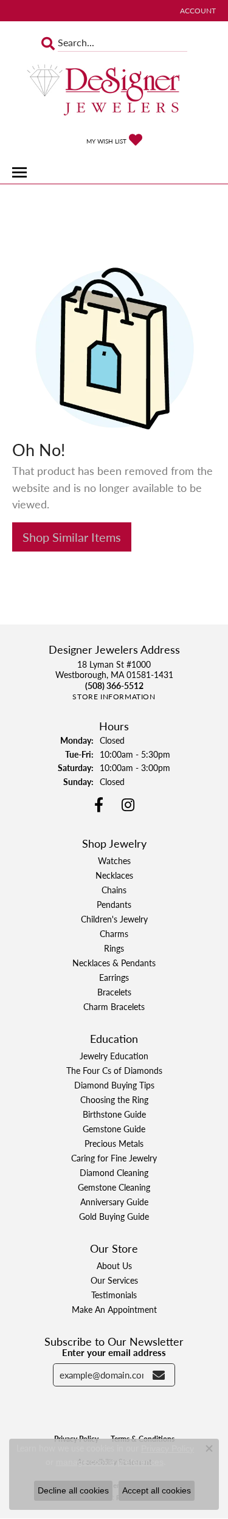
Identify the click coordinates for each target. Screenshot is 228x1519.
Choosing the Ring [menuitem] (114, 1099)
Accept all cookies (156, 1490)
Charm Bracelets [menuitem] (114, 1006)
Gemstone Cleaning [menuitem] (114, 1187)
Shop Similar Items (71, 536)
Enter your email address (114, 1352)
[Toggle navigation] (19, 172)
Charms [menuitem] (114, 933)
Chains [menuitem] (114, 890)
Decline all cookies (73, 1490)
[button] (197, 10)
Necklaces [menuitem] (114, 875)
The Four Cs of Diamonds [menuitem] (114, 1070)
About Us (114, 1265)
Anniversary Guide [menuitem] (114, 1201)
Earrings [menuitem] (114, 977)
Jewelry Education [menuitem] (114, 1056)
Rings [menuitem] (114, 948)
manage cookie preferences (110, 1462)
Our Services (114, 1280)
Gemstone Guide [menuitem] (114, 1129)
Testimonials (114, 1295)
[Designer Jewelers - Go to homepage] (114, 91)
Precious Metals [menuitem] (114, 1143)
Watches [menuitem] (114, 860)
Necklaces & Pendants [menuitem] (114, 963)
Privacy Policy (167, 1448)
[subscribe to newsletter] (158, 1375)
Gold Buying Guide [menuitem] (114, 1216)
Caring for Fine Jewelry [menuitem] (114, 1158)
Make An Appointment (114, 1309)
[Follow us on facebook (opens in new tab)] (98, 805)
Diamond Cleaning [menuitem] (114, 1172)
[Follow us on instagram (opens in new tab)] (128, 805)
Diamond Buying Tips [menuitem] (114, 1085)
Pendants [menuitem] (114, 904)
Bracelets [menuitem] (114, 992)
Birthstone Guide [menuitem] (114, 1114)
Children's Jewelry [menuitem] (114, 919)
